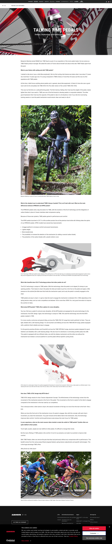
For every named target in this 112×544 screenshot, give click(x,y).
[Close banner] (109, 526)
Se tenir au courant (19, 522)
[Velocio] (71, 1)
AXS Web (78, 523)
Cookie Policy (73, 536)
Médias (92, 519)
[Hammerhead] (64, 1)
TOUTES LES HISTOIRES (17, 5)
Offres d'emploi (94, 522)
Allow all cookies (94, 528)
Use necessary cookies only (94, 538)
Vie (4, 5)
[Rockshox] (36, 1)
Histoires (59, 517)
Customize (93, 533)
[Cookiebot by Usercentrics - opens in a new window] (10, 541)
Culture (59, 519)
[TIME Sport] (58, 1)
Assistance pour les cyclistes (69, 517)
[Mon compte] (106, 1)
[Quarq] (52, 1)
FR (110, 1)
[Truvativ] (41, 1)
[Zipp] (47, 1)
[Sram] (30, 1)
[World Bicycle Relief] (81, 1)
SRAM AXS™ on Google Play (83, 521)
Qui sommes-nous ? (95, 517)
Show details (25, 540)
